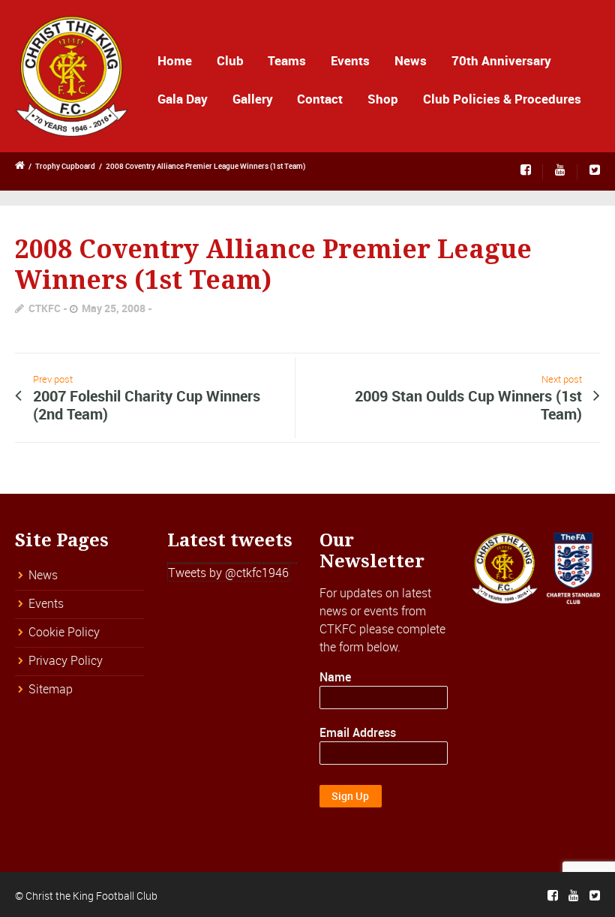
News (410, 60)
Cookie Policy (64, 632)
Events (350, 60)
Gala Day (183, 98)
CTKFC (44, 308)
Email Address (358, 732)
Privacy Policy (65, 660)
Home (175, 60)
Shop (383, 98)
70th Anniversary (501, 60)
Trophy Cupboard (65, 166)
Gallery (252, 98)
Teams (287, 60)
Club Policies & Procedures (502, 98)
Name (335, 677)
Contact (320, 98)
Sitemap (50, 689)
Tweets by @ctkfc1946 (228, 572)
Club (230, 60)
